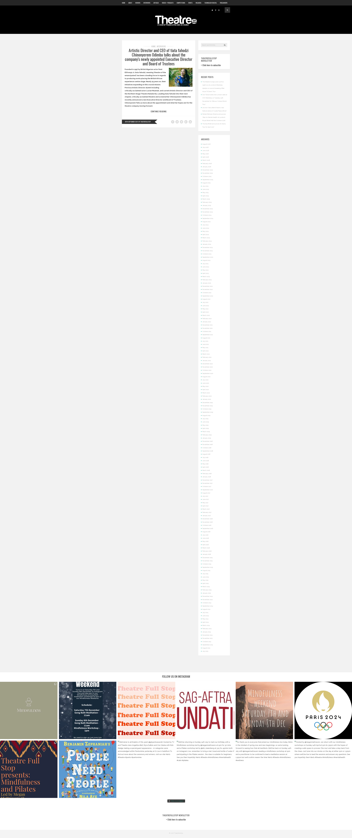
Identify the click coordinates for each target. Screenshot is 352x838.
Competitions (181, 3)
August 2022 (206, 299)
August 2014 (206, 609)
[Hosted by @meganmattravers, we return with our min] (323, 769)
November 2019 (207, 406)
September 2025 (207, 179)
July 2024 (205, 225)
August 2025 (206, 183)
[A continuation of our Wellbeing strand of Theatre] (87, 710)
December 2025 (207, 170)
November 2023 (207, 251)
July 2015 (205, 574)
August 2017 (206, 493)
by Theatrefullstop (145, 122)
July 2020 (205, 380)
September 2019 (207, 412)
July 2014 (205, 612)
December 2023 (207, 247)
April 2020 (205, 389)
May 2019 (205, 425)
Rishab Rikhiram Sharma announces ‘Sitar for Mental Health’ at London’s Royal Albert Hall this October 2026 (214, 117)
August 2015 (206, 570)
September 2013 (207, 645)
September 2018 (207, 451)
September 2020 (207, 373)
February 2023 (207, 280)
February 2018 (206, 473)
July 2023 (205, 263)
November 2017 (207, 483)
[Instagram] (218, 10)
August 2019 (206, 415)
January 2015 (206, 593)
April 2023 (205, 273)
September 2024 (207, 218)
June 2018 (205, 461)
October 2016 (206, 525)
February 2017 (206, 512)
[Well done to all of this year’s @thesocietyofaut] (87, 769)
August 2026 (206, 144)
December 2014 (207, 596)
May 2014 (205, 619)
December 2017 (207, 480)
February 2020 (207, 396)
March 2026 (206, 160)
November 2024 (207, 212)
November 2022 (207, 289)
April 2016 (205, 545)
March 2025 (206, 199)
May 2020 (205, 386)
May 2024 (205, 231)
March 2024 (206, 238)
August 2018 (206, 454)
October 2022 (206, 292)
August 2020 (206, 376)
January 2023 (206, 283)
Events (190, 3)
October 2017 (206, 486)
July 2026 (205, 147)
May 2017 (205, 503)
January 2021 (206, 360)
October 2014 (206, 603)
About (130, 3)
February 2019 (207, 435)
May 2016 (205, 541)
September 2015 (207, 567)
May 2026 (205, 154)
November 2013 (207, 638)
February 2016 (207, 551)
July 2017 (205, 496)
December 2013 (207, 635)
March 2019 (206, 431)
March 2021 (206, 354)
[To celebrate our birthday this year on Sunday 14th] (28, 769)
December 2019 (207, 402)
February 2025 (207, 202)
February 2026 (207, 163)
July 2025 (205, 186)
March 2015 (206, 586)
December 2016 (207, 519)
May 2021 (205, 347)
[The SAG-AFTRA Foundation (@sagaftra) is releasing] (205, 710)
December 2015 (207, 557)
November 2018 (207, 444)
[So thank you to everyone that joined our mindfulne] (264, 769)
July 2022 (205, 302)
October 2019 (206, 409)
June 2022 (205, 305)
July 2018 (205, 457)
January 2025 (206, 205)
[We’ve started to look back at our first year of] (264, 710)
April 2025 (205, 196)
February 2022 (207, 318)
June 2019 (205, 422)
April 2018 (205, 467)
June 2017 (205, 499)
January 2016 (206, 554)
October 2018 (206, 448)
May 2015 (205, 580)
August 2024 (206, 221)
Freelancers (223, 3)
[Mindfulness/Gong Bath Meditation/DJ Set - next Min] (28, 710)
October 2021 (206, 331)
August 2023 (206, 260)
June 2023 (205, 267)
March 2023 (206, 276)
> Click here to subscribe (211, 65)
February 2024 (207, 241)
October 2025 (206, 176)
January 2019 (206, 438)
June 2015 (205, 577)
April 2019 (205, 428)
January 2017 (206, 515)
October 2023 (206, 254)
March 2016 (206, 548)
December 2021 (207, 325)
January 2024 (206, 244)
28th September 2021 (131, 122)
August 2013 (206, 648)
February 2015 (206, 590)
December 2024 (207, 209)
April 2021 (205, 351)
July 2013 (205, 651)
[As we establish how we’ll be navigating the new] (146, 710)
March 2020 (206, 393)
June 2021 (205, 344)
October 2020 (206, 370)
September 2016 (207, 528)
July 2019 (205, 419)
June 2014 (205, 616)
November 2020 (207, 367)
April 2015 (205, 583)
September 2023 (207, 257)
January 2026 (206, 167)
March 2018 (206, 470)
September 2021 (207, 334)
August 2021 (206, 338)
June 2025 (205, 189)
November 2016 (207, 522)
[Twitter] (212, 10)
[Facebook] (215, 10)
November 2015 (207, 561)
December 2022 (207, 286)
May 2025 (205, 192)
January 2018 (206, 477)
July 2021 (205, 341)
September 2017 (207, 490)
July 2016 (205, 535)
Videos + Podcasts (167, 3)
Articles (156, 3)
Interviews (146, 3)
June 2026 (205, 150)
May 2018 (205, 464)
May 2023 (205, 270)
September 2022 (207, 296)
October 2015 (206, 564)
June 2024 (205, 228)
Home (123, 3)
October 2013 (206, 641)
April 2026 (205, 157)
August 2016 (206, 532)
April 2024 (205, 234)
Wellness (198, 3)
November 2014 (207, 599)
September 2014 (207, 606)
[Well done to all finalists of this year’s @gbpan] (146, 769)
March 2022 (206, 315)
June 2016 (205, 538)
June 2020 (205, 383)
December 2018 (207, 441)
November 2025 (207, 173)
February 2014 (206, 628)
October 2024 (206, 215)
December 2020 (207, 364)
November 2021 (207, 328)
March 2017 (206, 509)
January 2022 (206, 322)
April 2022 (205, 312)
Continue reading (159, 111)
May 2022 (205, 309)
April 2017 (205, 506)
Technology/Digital (210, 3)
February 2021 (206, 357)
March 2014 (206, 625)
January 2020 (206, 399)
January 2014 (206, 632)
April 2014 (205, 622)
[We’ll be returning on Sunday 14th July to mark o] (205, 769)
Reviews (137, 3)
